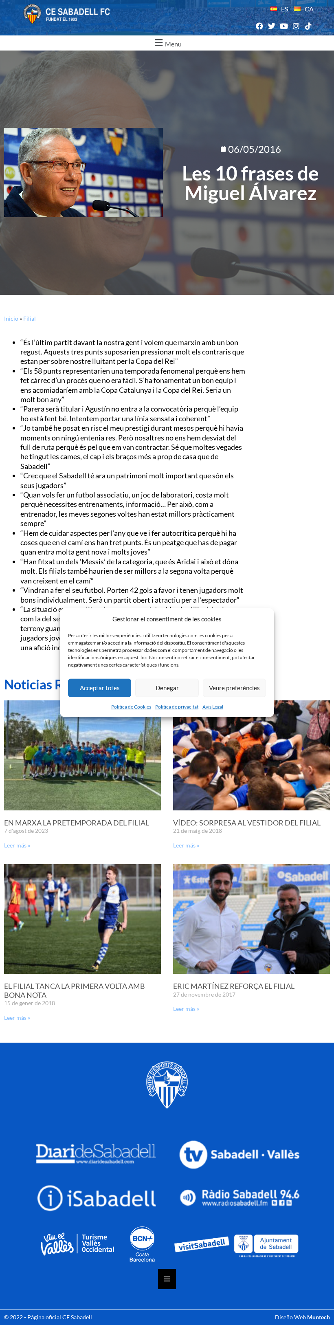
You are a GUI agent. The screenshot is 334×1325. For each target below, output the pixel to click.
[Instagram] (296, 26)
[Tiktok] (308, 26)
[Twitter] (271, 26)
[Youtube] (284, 26)
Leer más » (17, 845)
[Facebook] (259, 26)
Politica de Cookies (131, 706)
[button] (167, 43)
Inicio (11, 318)
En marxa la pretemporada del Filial (76, 822)
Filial (29, 318)
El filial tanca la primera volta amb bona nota (74, 990)
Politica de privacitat (176, 706)
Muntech (318, 1317)
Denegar (167, 687)
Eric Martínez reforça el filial (233, 986)
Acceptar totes (100, 687)
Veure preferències (234, 687)
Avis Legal (212, 706)
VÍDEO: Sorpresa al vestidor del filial (247, 822)
